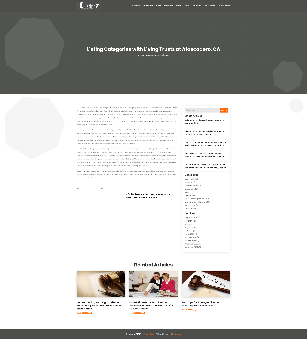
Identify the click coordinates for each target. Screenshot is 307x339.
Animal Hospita (191, 208)
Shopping (196, 5)
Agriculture (189, 195)
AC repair (189, 182)
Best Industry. (150, 334)
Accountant (190, 189)
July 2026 (188, 221)
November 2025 (191, 247)
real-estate (209, 5)
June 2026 (189, 224)
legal (186, 5)
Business (136, 5)
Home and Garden (172, 5)
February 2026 (190, 237)
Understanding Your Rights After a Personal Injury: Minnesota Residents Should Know (99, 305)
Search (224, 110)
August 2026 (190, 218)
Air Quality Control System (196, 202)
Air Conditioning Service (194, 199)
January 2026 (190, 240)
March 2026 (189, 234)
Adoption (188, 192)
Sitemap (177, 334)
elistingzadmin (147, 55)
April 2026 (189, 231)
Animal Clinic (190, 205)
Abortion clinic (191, 179)
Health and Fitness (152, 5)
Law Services (224, 5)
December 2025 (191, 244)
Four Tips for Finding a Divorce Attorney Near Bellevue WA (200, 304)
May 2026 (189, 227)
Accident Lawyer (191, 186)
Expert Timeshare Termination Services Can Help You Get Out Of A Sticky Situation (151, 305)
